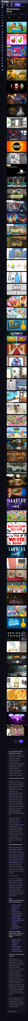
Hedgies (14, 910)
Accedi (18, 4)
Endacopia (15, 925)
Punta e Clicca (21, 6)
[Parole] (2, 47)
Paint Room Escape (14, 863)
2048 (19, 880)
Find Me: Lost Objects (16, 922)
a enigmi (19, 849)
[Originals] (2, 20)
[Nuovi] (2, 12)
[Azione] (2, 34)
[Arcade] (2, 29)
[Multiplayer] (2, 23)
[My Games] (7, 4)
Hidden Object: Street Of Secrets (17, 912)
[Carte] (2, 37)
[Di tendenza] (2, 15)
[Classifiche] (2, 25)
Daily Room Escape (14, 847)
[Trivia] (2, 66)
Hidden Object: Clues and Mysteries (18, 919)
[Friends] (2, 4)
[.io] (2, 45)
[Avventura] (2, 32)
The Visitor (15, 929)
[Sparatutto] (2, 55)
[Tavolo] (2, 63)
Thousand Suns (16, 927)
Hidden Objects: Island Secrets (17, 916)
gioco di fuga (12, 849)
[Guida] (2, 42)
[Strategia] (2, 60)
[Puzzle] (2, 50)
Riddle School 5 (16, 825)
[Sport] (2, 58)
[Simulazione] (2, 53)
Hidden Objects (16, 905)
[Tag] (2, 70)
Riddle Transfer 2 (16, 814)
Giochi (8, 6)
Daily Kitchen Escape (15, 856)
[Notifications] (11, 4)
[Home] (2, 7)
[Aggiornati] (2, 17)
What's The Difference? (15, 907)
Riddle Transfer (13, 795)
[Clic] (2, 40)
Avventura (13, 6)
